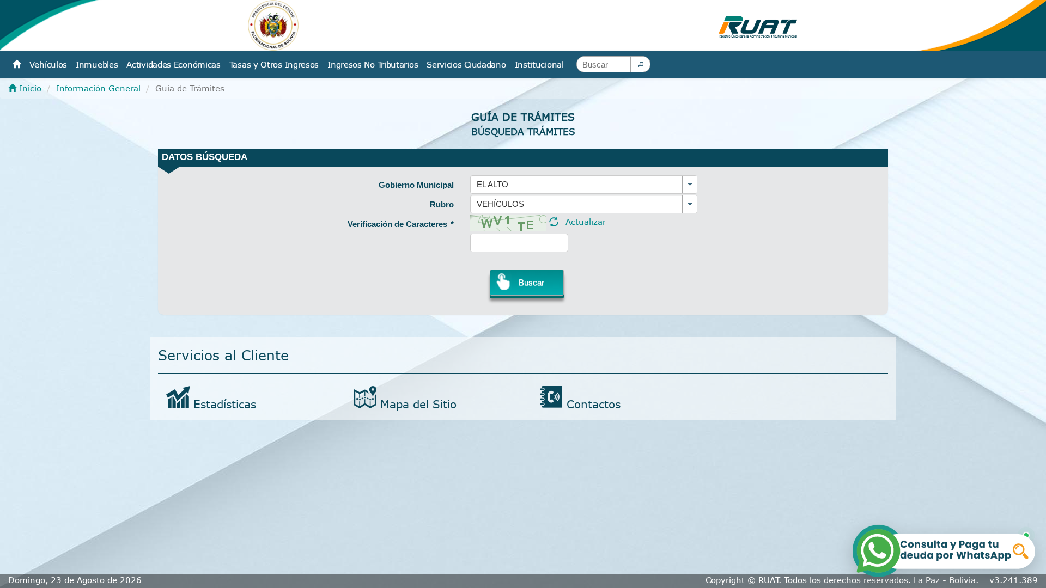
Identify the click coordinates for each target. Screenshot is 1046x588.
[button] (640, 64)
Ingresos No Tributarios (372, 64)
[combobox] (583, 184)
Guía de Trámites (523, 117)
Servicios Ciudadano (466, 64)
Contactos (594, 404)
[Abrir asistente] (945, 549)
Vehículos (48, 64)
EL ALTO (492, 184)
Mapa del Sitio (418, 404)
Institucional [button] (539, 64)
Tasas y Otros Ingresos (274, 64)
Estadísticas (224, 404)
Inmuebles (97, 64)
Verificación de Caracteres (401, 224)
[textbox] (603, 64)
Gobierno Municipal (416, 184)
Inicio (28, 88)
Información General (98, 88)
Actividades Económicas (173, 64)
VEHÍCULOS (500, 204)
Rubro (442, 204)
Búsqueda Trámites (523, 131)
